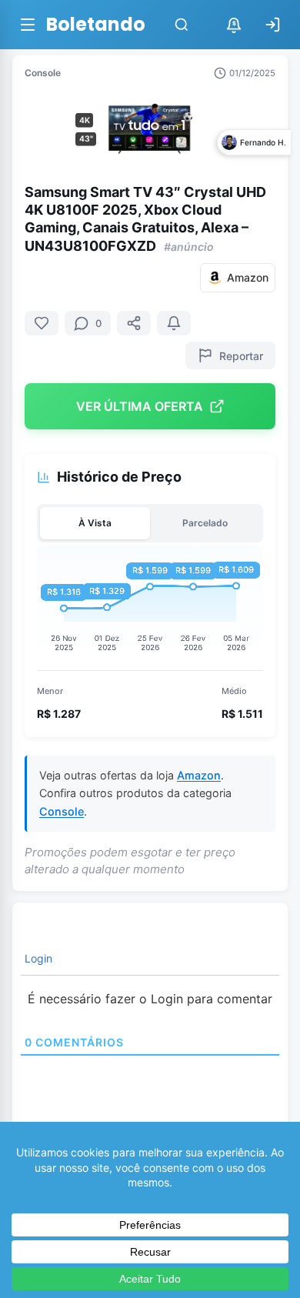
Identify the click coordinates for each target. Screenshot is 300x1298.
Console (43, 72)
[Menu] (27, 24)
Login (37, 958)
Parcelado (205, 523)
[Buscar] (181, 24)
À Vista (95, 523)
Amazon (199, 775)
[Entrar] (272, 24)
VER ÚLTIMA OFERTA (139, 406)
